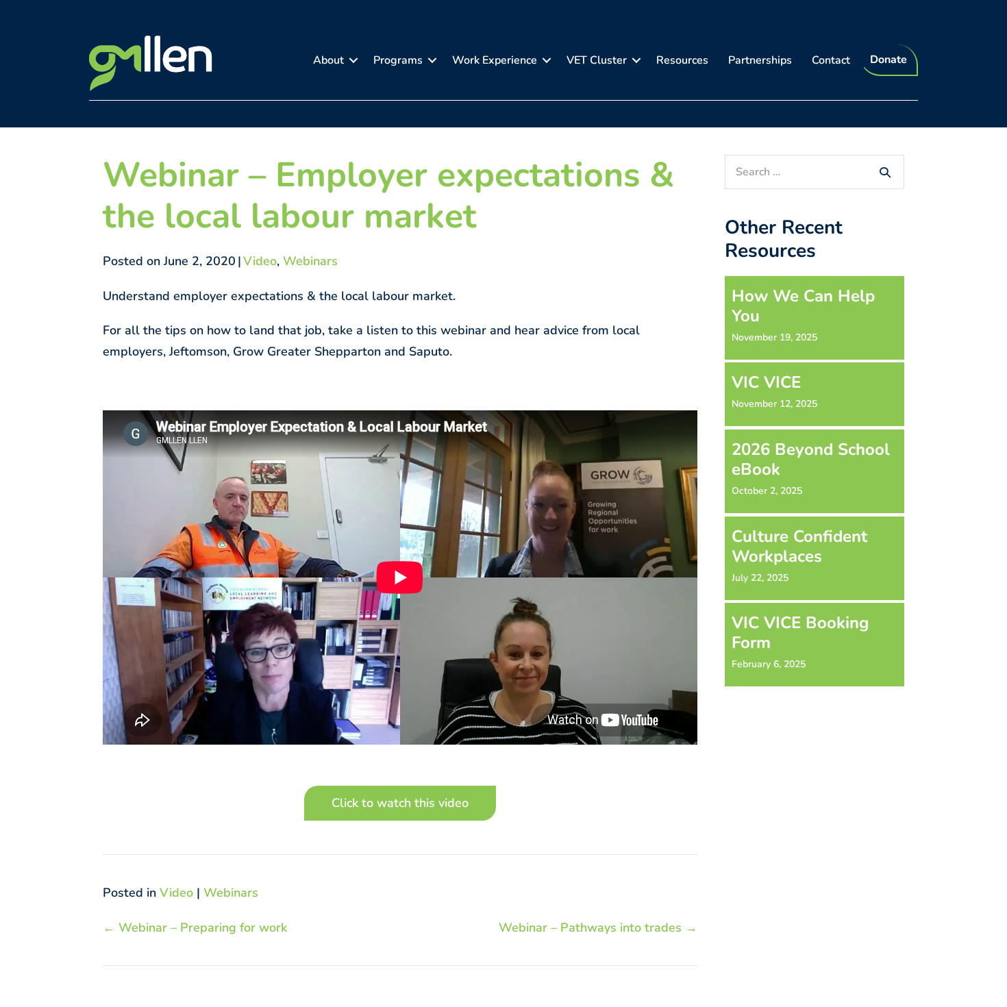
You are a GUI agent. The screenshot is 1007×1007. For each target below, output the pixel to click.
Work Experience (494, 60)
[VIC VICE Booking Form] (814, 644)
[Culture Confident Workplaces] (814, 558)
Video (260, 261)
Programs (398, 60)
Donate (888, 59)
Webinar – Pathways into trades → (598, 927)
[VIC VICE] (814, 394)
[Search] (885, 172)
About (328, 60)
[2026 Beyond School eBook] (814, 471)
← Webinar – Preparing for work (195, 927)
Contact (831, 60)
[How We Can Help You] (814, 317)
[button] (353, 60)
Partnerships (760, 60)
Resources (682, 60)
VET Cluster (597, 60)
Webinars (310, 261)
